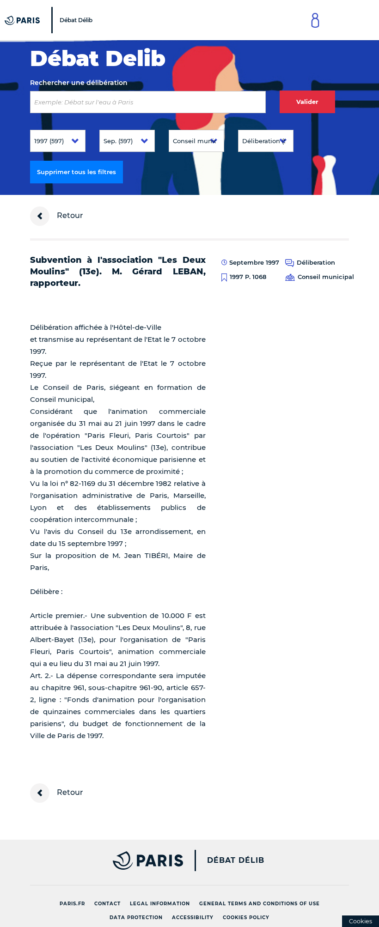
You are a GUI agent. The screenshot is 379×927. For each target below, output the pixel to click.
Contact (107, 904)
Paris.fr (72, 904)
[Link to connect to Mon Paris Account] (315, 20)
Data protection (136, 918)
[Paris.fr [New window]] (103, 860)
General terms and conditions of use (259, 904)
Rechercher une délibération (79, 82)
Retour (69, 215)
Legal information (160, 904)
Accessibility (193, 918)
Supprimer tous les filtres (76, 172)
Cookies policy (246, 918)
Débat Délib (235, 860)
